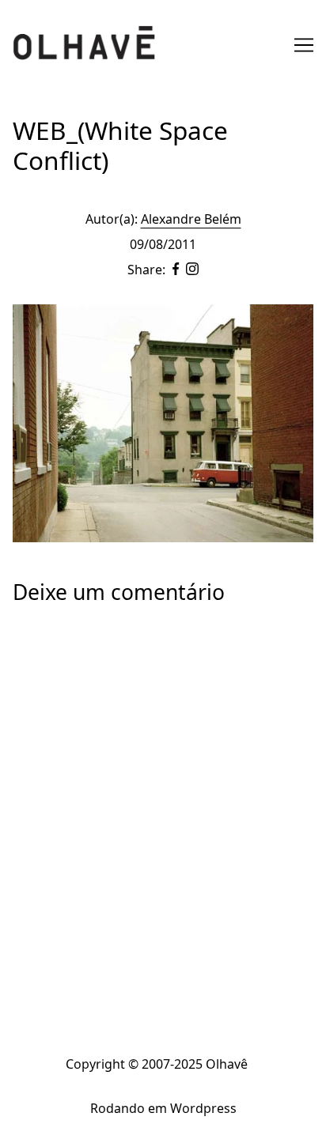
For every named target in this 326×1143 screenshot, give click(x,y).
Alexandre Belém (191, 219)
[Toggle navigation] (303, 45)
